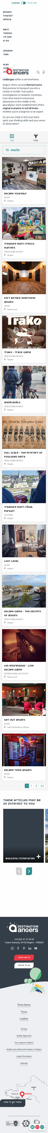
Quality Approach (24, 1036)
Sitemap (24, 1063)
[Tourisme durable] (43, 73)
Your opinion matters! (24, 1042)
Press (24, 1011)
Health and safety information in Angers (24, 1049)
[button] (38, 72)
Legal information (24, 1056)
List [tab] (12, 140)
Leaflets (24, 1018)
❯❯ (42, 785)
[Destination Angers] (17, 71)
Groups (24, 1029)
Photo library (24, 1004)
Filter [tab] (35, 140)
